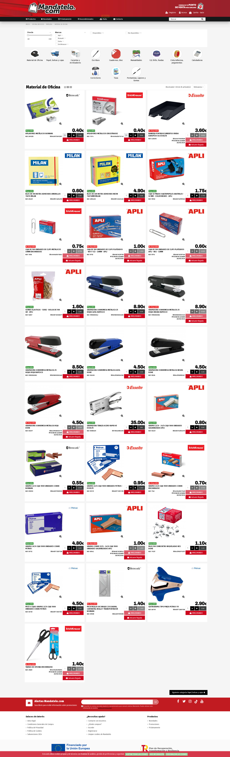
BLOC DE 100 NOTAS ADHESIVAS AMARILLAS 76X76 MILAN (43, 195)
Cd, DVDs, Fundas (157, 60)
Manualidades (136, 60)
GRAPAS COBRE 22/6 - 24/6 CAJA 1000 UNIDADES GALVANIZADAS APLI (102, 547)
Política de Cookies (34, 731)
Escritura (95, 60)
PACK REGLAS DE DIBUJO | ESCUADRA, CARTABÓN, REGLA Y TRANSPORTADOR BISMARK (102, 609)
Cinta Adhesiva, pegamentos (177, 61)
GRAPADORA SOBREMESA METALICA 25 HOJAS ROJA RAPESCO (41, 371)
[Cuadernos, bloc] (116, 54)
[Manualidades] (136, 54)
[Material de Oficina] (35, 54)
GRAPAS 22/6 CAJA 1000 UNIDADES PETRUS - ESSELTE (105, 487)
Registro (172, 12)
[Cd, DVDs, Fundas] (157, 54)
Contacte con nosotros (97, 721)
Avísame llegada (197, 145)
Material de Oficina (35, 60)
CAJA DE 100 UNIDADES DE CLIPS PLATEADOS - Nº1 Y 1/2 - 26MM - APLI (105, 250)
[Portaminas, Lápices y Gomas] (136, 71)
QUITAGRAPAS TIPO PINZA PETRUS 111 (163, 607)
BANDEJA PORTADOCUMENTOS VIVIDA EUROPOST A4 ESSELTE (163, 134)
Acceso (184, 12)
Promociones (154, 724)
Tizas (116, 78)
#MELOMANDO (74, 140)
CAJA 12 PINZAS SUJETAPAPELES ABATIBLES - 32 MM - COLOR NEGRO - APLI (166, 195)
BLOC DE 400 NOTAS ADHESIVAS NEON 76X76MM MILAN (102, 195)
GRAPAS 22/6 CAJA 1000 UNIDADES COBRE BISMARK (42, 487)
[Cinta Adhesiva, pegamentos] (177, 54)
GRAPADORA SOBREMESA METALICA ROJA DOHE (42, 427)
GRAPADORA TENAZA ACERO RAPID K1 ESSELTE (102, 427)
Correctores (96, 78)
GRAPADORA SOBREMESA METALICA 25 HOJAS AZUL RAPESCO (102, 311)
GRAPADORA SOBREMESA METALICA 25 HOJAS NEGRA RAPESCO (164, 311)
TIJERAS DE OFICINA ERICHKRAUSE (39, 667)
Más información (157, 754)
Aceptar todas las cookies (137, 754)
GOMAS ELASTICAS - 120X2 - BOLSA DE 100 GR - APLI (42, 311)
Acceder (91, 727)
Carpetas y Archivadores (75, 61)
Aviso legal (31, 721)
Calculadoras (197, 60)
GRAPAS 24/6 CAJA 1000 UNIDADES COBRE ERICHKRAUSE (165, 487)
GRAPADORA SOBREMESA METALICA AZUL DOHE (103, 371)
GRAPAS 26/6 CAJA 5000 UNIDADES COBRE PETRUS (42, 547)
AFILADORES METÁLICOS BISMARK (39, 133)
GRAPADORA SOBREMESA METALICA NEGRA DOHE (165, 371)
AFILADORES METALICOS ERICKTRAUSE (102, 133)
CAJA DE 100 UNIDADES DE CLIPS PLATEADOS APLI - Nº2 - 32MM (166, 250)
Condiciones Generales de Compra (40, 724)
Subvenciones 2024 (34, 734)
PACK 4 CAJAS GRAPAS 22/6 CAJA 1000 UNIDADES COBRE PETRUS (40, 608)
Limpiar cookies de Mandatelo (99, 734)
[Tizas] (116, 71)
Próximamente (154, 727)
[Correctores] (96, 71)
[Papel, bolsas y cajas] (55, 54)
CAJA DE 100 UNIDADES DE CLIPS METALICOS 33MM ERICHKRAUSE (43, 250)
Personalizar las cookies (176, 754)
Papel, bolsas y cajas (55, 60)
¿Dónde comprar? (95, 724)
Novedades (153, 721)
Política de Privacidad (35, 727)
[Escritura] (96, 54)
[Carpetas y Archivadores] (75, 54)
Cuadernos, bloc (116, 60)
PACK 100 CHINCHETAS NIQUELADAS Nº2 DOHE (164, 547)
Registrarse (92, 731)
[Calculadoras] (197, 54)
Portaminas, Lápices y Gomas (136, 79)
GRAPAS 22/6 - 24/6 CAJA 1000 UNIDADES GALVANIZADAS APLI (165, 427)
